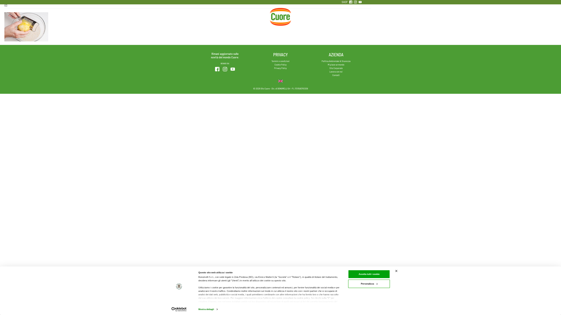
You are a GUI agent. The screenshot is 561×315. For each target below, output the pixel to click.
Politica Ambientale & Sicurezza (336, 61)
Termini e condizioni (281, 61)
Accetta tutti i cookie (369, 274)
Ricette (257, 14)
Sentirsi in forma (350, 14)
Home (280, 11)
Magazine (303, 14)
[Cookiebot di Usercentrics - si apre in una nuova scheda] (179, 309)
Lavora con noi (336, 71)
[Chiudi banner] (396, 271)
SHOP (345, 2)
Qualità (326, 14)
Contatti (336, 75)
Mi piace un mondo (336, 64)
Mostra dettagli (206, 309)
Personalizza (367, 283)
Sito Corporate (336, 68)
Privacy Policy (280, 68)
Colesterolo (234, 14)
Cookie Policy (281, 64)
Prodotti (211, 14)
